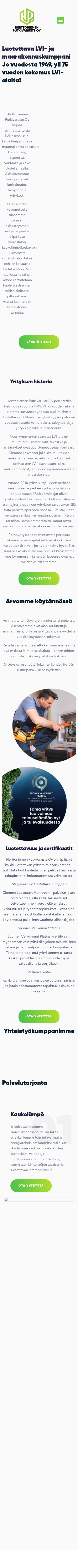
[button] (60, 20)
